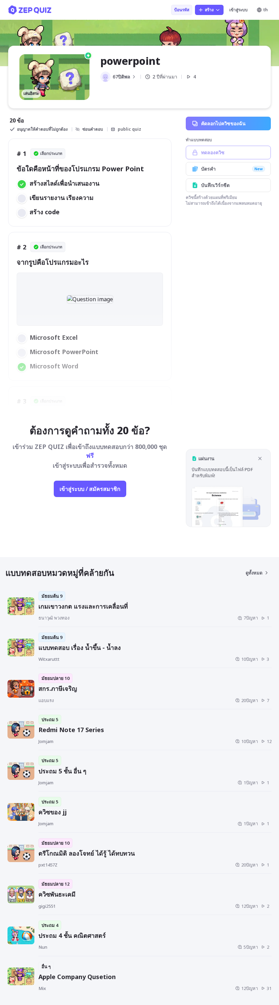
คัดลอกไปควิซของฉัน (223, 123)
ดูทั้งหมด (254, 573)
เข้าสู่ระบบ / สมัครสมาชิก (90, 489)
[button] (228, 488)
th (265, 10)
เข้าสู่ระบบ (238, 10)
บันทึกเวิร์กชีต (215, 185)
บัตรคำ (232, 168)
